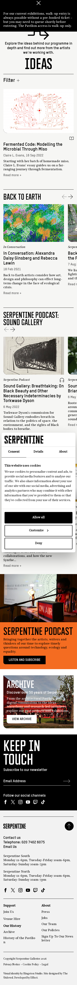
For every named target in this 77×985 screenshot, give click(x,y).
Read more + (12, 175)
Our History (12, 926)
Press (45, 912)
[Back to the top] (69, 826)
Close (38, 3)
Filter (9, 80)
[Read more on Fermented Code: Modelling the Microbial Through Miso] (38, 111)
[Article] (71, 138)
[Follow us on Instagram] (20, 802)
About (46, 905)
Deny (38, 543)
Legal (45, 964)
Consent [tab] (14, 451)
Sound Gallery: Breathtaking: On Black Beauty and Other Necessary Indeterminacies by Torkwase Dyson (33, 393)
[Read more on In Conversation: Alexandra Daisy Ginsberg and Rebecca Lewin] (33, 223)
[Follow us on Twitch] (35, 802)
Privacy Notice (11, 964)
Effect (34, 978)
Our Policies (50, 930)
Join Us (8, 912)
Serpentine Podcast (16, 380)
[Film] (62, 247)
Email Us (10, 847)
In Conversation (14, 247)
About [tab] (63, 451)
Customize (36, 530)
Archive (9, 932)
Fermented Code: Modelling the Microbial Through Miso (32, 147)
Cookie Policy (31, 964)
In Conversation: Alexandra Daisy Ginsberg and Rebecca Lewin (30, 258)
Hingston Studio (32, 973)
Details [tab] (38, 451)
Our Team (48, 924)
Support (9, 905)
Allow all (38, 517)
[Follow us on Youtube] (28, 802)
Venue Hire (11, 919)
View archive (22, 719)
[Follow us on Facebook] (5, 802)
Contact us (12, 838)
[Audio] (62, 380)
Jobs (44, 918)
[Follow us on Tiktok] (43, 802)
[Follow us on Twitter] (13, 802)
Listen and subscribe (24, 660)
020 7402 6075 (33, 842)
